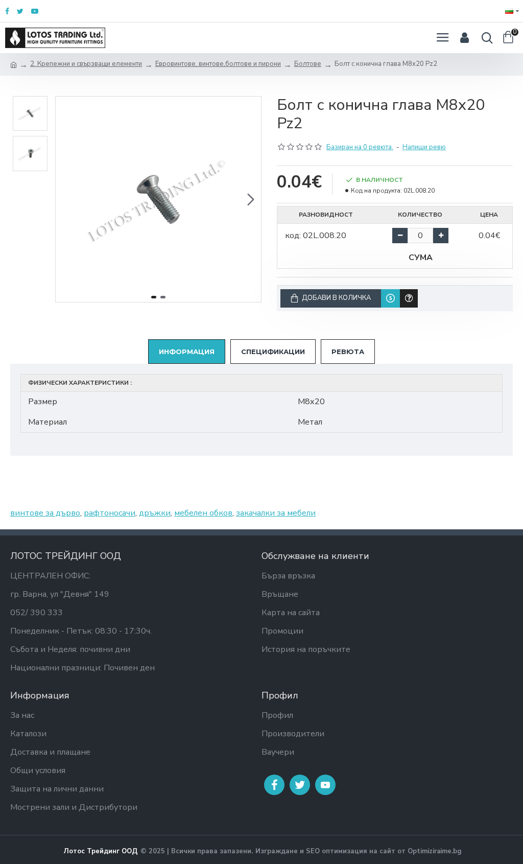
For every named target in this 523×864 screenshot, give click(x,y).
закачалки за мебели (276, 513)
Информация (187, 351)
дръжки (155, 513)
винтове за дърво (45, 513)
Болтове (307, 63)
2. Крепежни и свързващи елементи (86, 63)
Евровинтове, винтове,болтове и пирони (218, 63)
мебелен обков (203, 513)
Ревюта (347, 351)
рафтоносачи (109, 513)
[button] (66, 199)
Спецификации (273, 351)
